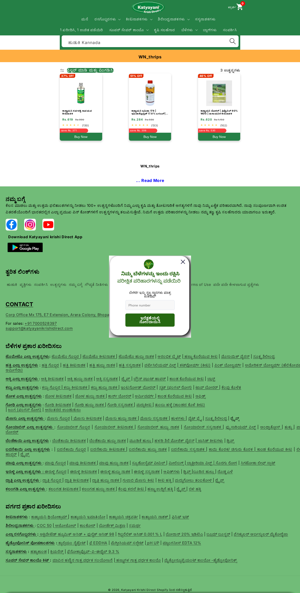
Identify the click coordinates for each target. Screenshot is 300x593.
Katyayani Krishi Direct (138, 590)
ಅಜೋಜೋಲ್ (65, 525)
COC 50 (44, 525)
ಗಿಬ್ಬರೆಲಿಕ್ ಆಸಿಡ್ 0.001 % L (140, 534)
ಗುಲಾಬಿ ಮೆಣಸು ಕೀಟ (138, 480)
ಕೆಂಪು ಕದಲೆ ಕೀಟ (131, 489)
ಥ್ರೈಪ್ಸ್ (219, 480)
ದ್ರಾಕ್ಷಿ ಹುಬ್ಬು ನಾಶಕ (106, 480)
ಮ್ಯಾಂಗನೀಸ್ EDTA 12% (182, 542)
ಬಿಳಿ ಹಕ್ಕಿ (195, 489)
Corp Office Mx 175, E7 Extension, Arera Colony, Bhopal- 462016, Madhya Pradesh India (88, 314)
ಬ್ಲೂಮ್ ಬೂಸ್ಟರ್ (218, 534)
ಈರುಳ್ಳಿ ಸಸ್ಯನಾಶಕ (147, 471)
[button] (107, 19)
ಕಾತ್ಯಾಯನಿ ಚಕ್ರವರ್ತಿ (123, 516)
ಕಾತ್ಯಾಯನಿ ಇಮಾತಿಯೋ (88, 516)
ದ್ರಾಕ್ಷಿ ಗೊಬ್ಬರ (52, 480)
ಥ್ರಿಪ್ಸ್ (187, 471)
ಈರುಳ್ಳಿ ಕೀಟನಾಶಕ (83, 471)
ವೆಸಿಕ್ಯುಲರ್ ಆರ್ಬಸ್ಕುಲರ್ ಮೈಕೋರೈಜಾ (261, 534)
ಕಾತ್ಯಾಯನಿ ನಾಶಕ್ (155, 516)
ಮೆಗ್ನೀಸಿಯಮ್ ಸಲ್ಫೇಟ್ (127, 542)
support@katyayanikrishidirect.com (39, 328)
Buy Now (80, 137)
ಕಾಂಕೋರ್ (87, 525)
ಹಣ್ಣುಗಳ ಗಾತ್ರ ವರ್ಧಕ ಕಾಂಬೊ (138, 560)
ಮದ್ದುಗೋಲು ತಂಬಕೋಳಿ (194, 480)
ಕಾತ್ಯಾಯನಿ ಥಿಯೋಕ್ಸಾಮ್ (49, 516)
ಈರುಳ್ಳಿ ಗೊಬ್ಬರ (56, 471)
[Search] (232, 41)
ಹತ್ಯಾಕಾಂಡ (38, 551)
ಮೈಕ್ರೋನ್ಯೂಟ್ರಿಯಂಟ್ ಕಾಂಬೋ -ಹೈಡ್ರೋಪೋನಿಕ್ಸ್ (200, 560)
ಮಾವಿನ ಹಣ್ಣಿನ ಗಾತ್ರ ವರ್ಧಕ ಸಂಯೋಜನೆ (82, 560)
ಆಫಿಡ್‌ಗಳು (171, 471)
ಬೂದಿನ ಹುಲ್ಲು (204, 471)
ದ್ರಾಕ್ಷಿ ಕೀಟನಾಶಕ (77, 480)
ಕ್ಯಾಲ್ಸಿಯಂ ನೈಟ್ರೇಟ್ (72, 542)
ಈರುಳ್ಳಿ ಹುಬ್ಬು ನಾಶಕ (115, 471)
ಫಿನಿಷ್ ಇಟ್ (180, 516)
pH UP (152, 542)
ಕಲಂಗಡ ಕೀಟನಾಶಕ (64, 489)
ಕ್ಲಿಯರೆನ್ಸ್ (57, 551)
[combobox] (150, 41)
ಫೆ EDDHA (98, 542)
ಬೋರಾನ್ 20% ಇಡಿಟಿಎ (184, 534)
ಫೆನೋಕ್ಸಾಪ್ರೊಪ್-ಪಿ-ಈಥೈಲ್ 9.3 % (93, 551)
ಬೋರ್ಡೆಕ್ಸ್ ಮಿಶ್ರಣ (112, 525)
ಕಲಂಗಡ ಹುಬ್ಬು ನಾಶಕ (99, 489)
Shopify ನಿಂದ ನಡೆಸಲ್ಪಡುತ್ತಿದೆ (174, 590)
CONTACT (19, 304)
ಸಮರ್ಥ (135, 525)
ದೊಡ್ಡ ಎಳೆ (225, 471)
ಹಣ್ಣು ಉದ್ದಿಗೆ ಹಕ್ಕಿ (160, 489)
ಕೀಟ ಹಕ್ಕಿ (165, 480)
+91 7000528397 (41, 323)
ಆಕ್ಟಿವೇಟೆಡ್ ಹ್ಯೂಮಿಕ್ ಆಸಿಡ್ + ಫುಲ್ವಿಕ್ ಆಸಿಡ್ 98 (77, 534)
